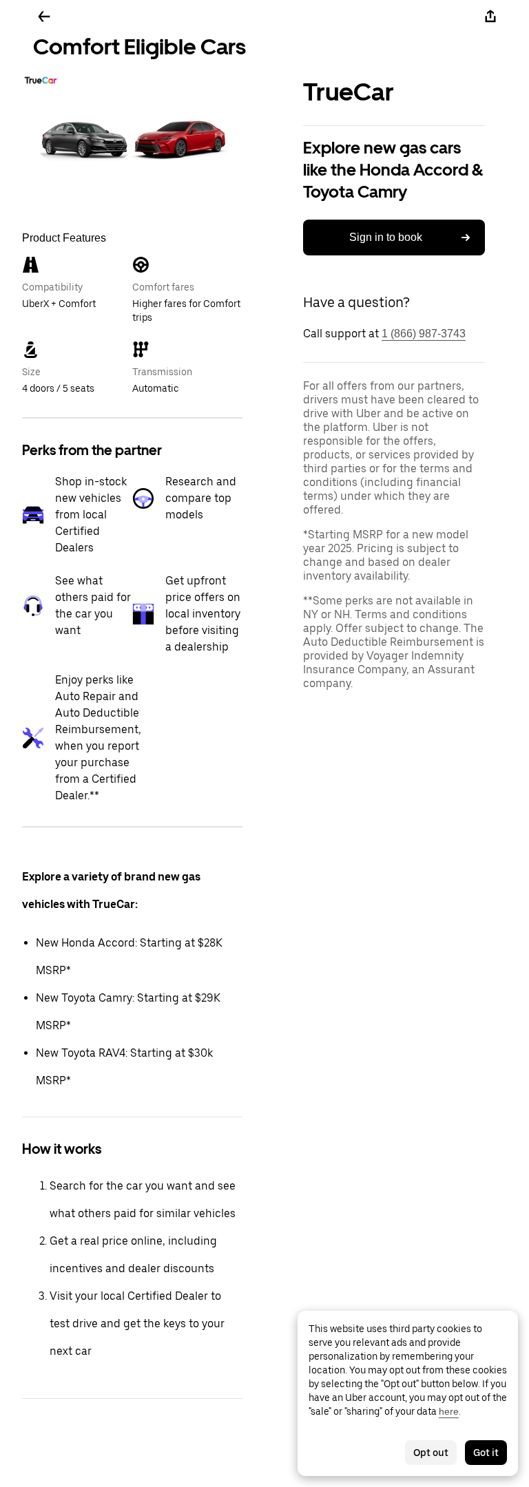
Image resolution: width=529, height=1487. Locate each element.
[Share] (490, 16)
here (449, 1411)
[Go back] (44, 16)
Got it (486, 1452)
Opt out (430, 1452)
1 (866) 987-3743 (424, 333)
